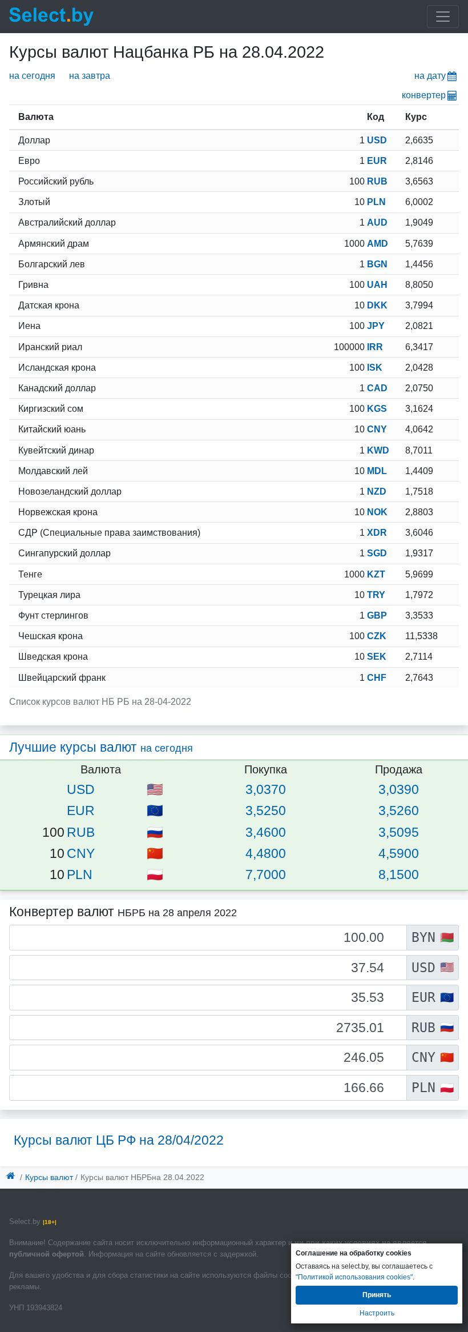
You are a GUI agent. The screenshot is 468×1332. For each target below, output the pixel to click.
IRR (375, 347)
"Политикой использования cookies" (354, 1277)
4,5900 (398, 853)
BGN (377, 264)
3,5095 (398, 832)
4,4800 (265, 853)
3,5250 (265, 810)
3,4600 (265, 832)
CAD (377, 388)
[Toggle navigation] (443, 16)
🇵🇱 (155, 874)
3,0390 (398, 789)
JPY (376, 326)
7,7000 (265, 874)
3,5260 (398, 810)
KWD (378, 450)
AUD (377, 222)
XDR (377, 532)
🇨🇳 (155, 853)
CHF (376, 678)
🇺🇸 (155, 789)
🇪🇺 (155, 810)
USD (377, 140)
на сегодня (32, 76)
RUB (377, 181)
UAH (377, 285)
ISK (374, 367)
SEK (376, 656)
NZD (376, 491)
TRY (376, 595)
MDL (377, 471)
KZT (376, 574)
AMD (377, 243)
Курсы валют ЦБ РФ (119, 1140)
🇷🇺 (155, 832)
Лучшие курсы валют (101, 747)
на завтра (89, 76)
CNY (377, 429)
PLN (376, 202)
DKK (377, 305)
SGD (377, 553)
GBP (377, 615)
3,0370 (265, 789)
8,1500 (398, 874)
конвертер (424, 95)
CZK (376, 636)
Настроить (377, 1313)
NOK (377, 512)
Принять (376, 1295)
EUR (377, 161)
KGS (377, 409)
